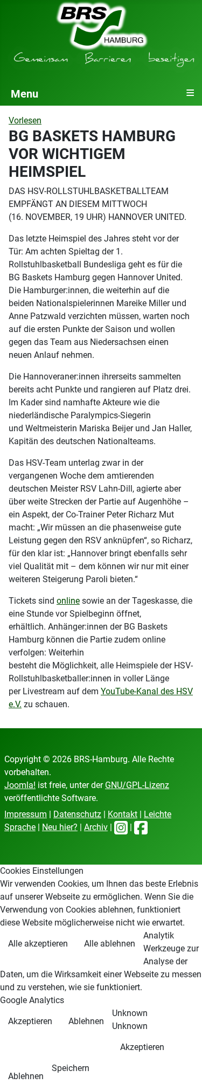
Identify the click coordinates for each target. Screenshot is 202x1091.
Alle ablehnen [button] (109, 943)
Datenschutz (77, 814)
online (68, 601)
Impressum (25, 814)
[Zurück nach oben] (183, 1071)
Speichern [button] (70, 1068)
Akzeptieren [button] (30, 1021)
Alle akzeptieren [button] (38, 943)
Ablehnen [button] (86, 1021)
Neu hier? (60, 827)
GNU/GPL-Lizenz (137, 785)
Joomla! (20, 785)
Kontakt (122, 814)
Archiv (96, 827)
